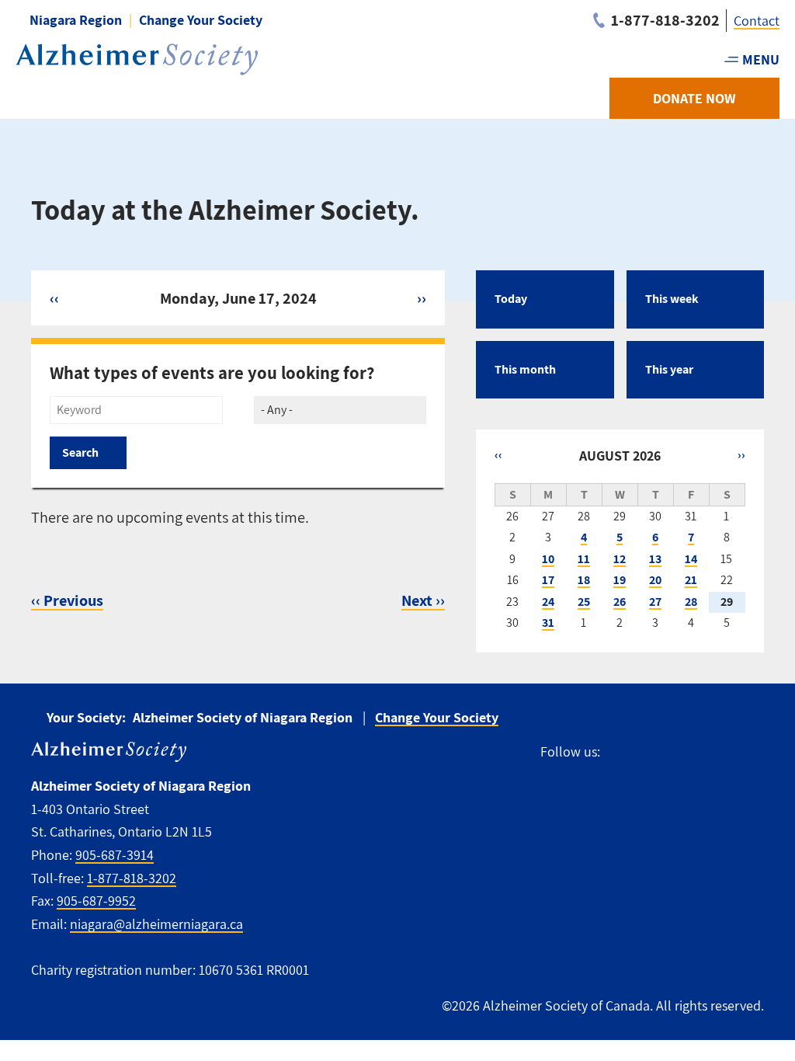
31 (548, 622)
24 (548, 601)
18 (584, 580)
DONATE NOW (694, 98)
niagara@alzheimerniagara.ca (156, 924)
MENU (760, 59)
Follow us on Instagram (684, 751)
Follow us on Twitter (649, 751)
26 (619, 601)
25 (584, 601)
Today (511, 298)
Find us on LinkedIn (754, 751)
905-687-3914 (114, 855)
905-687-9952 (96, 901)
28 (691, 601)
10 (548, 559)
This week (672, 298)
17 (548, 580)
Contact (756, 21)
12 (619, 559)
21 (691, 580)
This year (669, 369)
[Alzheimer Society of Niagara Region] (137, 59)
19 (619, 580)
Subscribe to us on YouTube (718, 751)
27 (655, 601)
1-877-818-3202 (131, 878)
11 (584, 559)
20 (655, 580)
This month (525, 369)
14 (691, 559)
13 (655, 559)
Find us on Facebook (619, 751)
